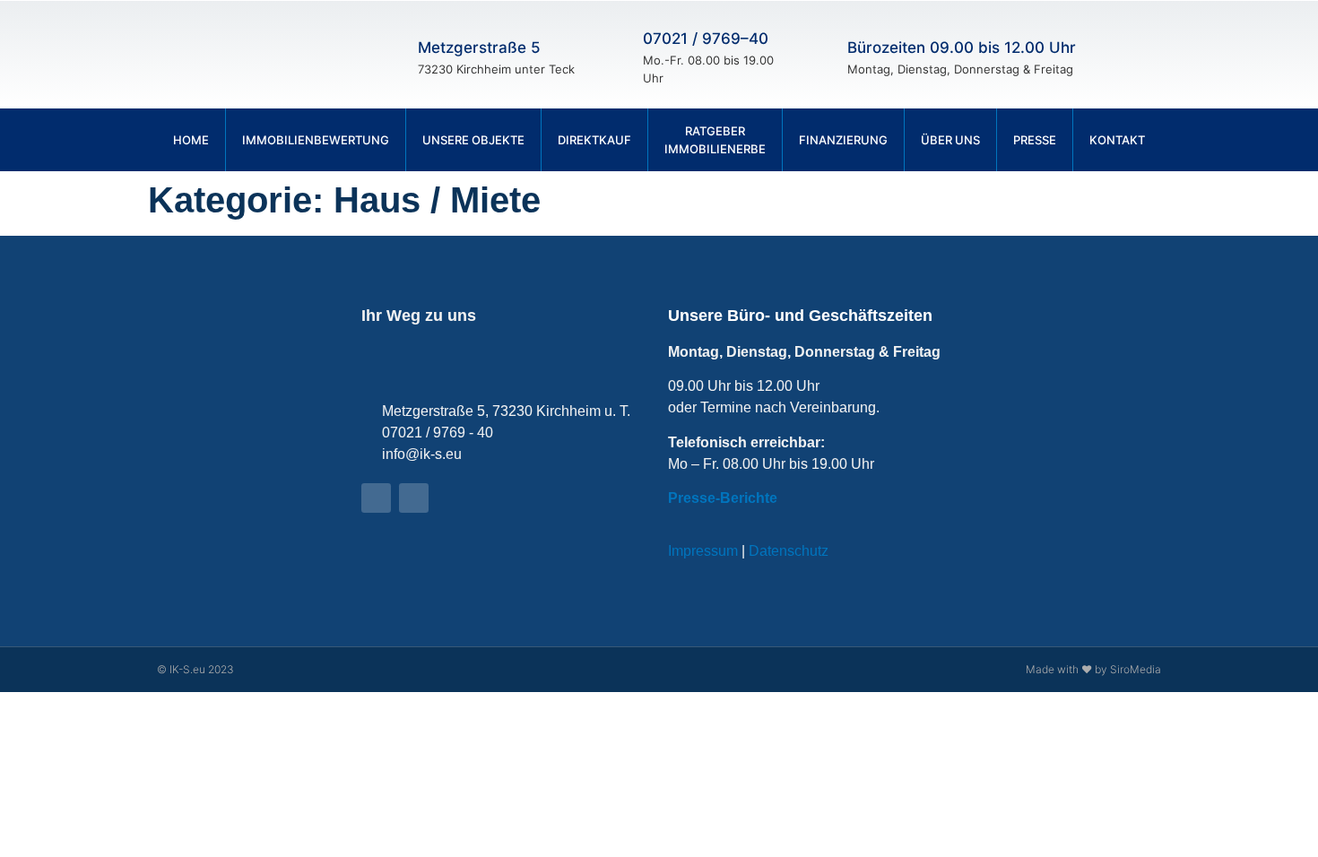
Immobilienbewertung (315, 140)
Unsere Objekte (473, 140)
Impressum (703, 550)
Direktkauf (594, 140)
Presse (1034, 140)
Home (191, 140)
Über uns (950, 140)
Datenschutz (788, 550)
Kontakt (1117, 140)
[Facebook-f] (1125, 54)
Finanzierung (843, 140)
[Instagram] (1156, 54)
